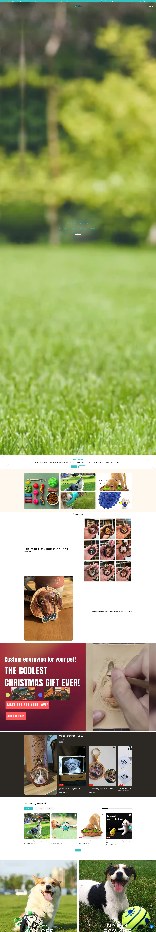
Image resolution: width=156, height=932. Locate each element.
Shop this (61, 741)
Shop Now (78, 233)
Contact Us (82, 466)
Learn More (27, 551)
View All (78, 850)
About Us (74, 466)
